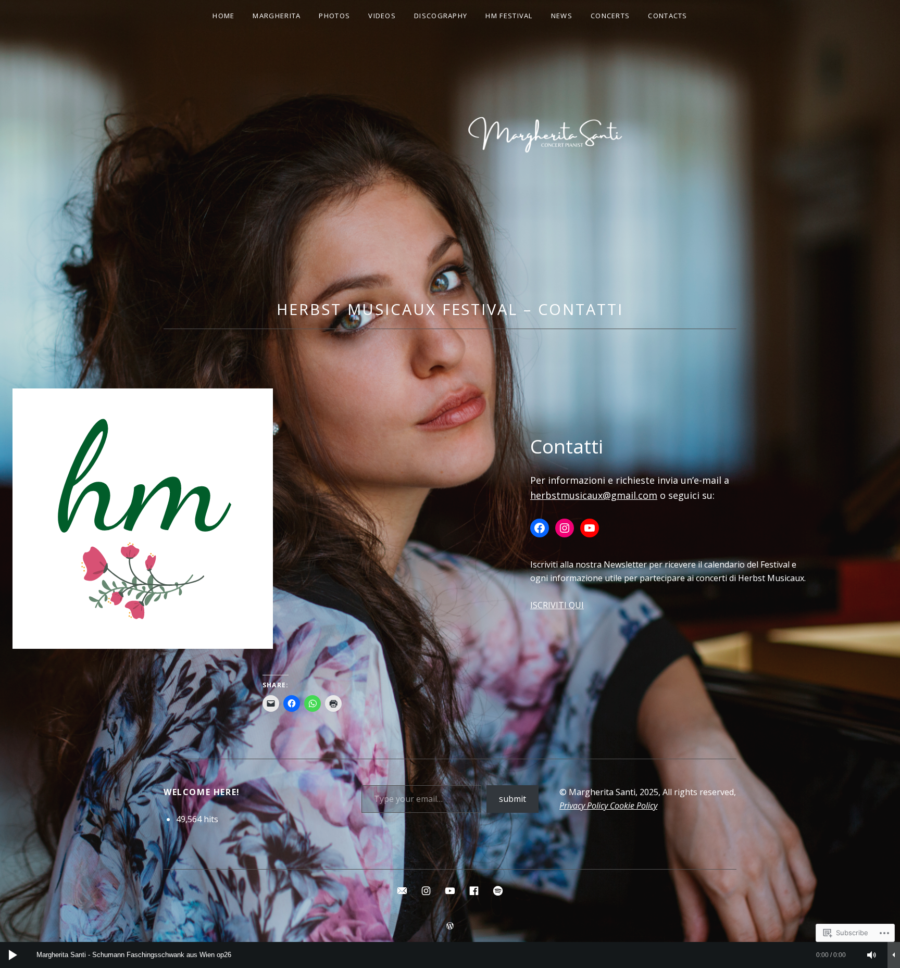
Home (223, 15)
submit (512, 798)
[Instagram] (564, 528)
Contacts (667, 15)
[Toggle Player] (894, 955)
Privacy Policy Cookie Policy (608, 805)
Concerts (610, 15)
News (561, 15)
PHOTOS (334, 15)
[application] (450, 955)
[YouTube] (589, 528)
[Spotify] (498, 890)
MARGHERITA (277, 15)
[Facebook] (539, 528)
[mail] (402, 890)
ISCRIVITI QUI (557, 605)
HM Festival (508, 15)
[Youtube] (450, 890)
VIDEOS (382, 15)
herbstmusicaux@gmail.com (593, 495)
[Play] (13, 955)
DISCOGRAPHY (440, 15)
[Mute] (872, 955)
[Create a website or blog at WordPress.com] (450, 926)
